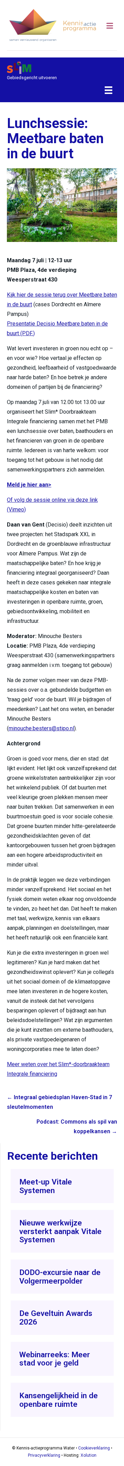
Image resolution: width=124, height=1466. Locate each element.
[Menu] (108, 90)
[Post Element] (62, 1186)
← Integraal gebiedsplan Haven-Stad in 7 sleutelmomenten (59, 1102)
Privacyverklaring (44, 1455)
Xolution (88, 1455)
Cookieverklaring (94, 1448)
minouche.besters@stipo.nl (41, 728)
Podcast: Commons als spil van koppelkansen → (77, 1126)
